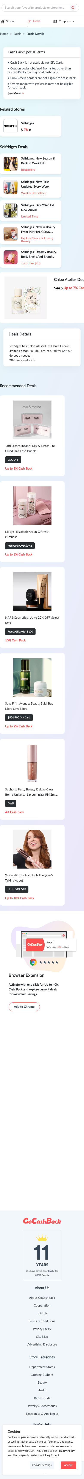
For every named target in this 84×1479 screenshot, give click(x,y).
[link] (4, 33)
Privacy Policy (42, 1329)
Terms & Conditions (42, 1321)
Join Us (42, 1313)
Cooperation (42, 1305)
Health (42, 1390)
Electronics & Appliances (42, 1413)
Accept (68, 1465)
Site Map (42, 1336)
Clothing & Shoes (42, 1374)
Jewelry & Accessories (42, 1406)
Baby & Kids (42, 1398)
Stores (10, 21)
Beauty (42, 1382)
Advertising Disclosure (42, 1344)
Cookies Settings (41, 1465)
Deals (36, 21)
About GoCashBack (42, 1297)
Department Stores (42, 1367)
